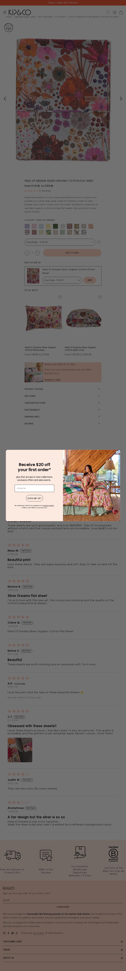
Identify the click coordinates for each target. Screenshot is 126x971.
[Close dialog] (117, 452)
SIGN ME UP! (34, 498)
